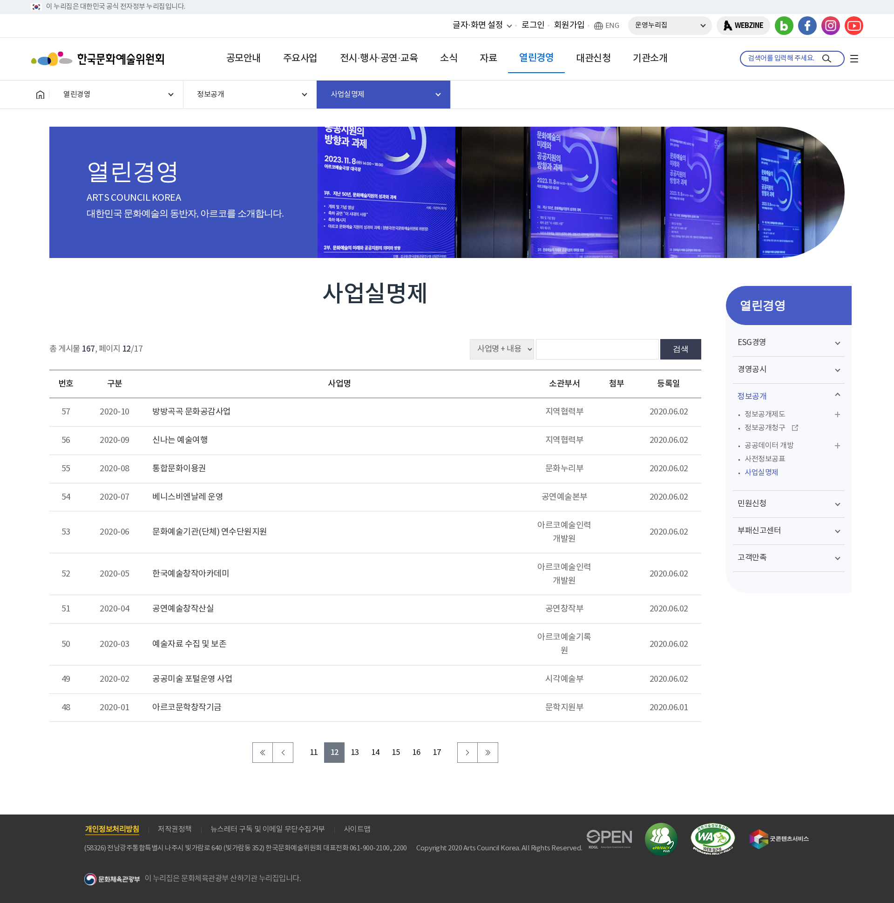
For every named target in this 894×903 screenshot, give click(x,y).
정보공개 (752, 396)
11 (314, 752)
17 (437, 752)
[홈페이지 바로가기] (40, 95)
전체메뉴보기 (854, 58)
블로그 (784, 25)
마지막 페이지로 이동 (488, 752)
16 (416, 752)
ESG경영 (752, 342)
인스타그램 (830, 25)
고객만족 (752, 558)
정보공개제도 (765, 414)
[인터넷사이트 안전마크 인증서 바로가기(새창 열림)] (661, 828)
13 (355, 752)
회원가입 (569, 25)
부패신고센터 (759, 531)
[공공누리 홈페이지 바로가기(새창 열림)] (609, 835)
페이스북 (807, 25)
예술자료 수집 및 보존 (189, 644)
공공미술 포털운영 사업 (192, 679)
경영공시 (752, 369)
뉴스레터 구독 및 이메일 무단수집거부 (267, 829)
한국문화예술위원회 (100, 58)
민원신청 (752, 504)
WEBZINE (749, 25)
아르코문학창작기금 (187, 708)
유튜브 (854, 25)
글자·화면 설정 (478, 25)
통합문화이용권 (179, 469)
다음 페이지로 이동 (467, 752)
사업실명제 (762, 472)
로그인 (533, 25)
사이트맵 (357, 829)
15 (396, 752)
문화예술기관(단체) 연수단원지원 (209, 532)
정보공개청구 (765, 428)
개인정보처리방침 (112, 829)
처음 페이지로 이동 (262, 752)
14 (375, 752)
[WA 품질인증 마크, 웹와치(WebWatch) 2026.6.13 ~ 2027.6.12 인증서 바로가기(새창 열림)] (713, 827)
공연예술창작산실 (183, 609)
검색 (681, 349)
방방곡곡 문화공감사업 (191, 412)
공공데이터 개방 (769, 445)
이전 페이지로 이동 (283, 752)
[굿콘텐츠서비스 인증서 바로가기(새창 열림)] (779, 833)
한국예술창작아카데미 (190, 574)
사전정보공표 (765, 459)
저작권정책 (175, 829)
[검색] (826, 58)
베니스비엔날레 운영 (187, 497)
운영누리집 (651, 25)
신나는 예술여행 (180, 440)
